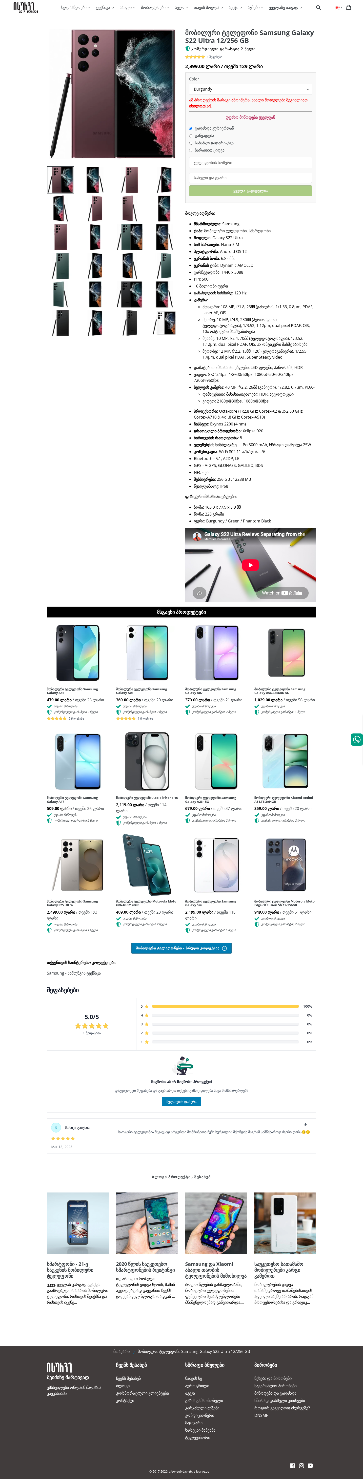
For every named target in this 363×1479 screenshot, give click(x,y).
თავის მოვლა (207, 7)
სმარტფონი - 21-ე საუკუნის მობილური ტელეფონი (70, 1270)
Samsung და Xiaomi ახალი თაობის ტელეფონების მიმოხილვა (216, 1270)
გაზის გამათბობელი (204, 1400)
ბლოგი (123, 1385)
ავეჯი (234, 7)
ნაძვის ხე (193, 1378)
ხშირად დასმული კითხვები (279, 1400)
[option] (57, 181)
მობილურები (153, 7)
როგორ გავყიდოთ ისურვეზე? (282, 1408)
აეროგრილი (197, 1385)
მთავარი (121, 1351)
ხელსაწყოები (74, 7)
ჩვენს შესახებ (128, 1378)
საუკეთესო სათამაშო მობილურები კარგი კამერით (278, 1270)
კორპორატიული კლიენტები (142, 1393)
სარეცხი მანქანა (200, 1430)
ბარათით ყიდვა (209, 150)
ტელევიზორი (197, 1437)
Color (194, 79)
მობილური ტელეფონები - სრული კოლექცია (178, 948)
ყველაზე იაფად (284, 7)
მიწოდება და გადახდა (275, 1393)
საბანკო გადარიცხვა (214, 143)
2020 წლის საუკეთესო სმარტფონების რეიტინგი (145, 1267)
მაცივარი (193, 1422)
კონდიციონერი (199, 1415)
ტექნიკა (103, 7)
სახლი (126, 7)
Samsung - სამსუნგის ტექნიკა (74, 973)
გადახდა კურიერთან (214, 128)
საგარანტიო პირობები (275, 1385)
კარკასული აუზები (202, 1408)
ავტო (180, 7)
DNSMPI (261, 1415)
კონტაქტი (125, 1400)
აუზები (254, 7)
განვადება (204, 135)
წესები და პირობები (273, 1378)
